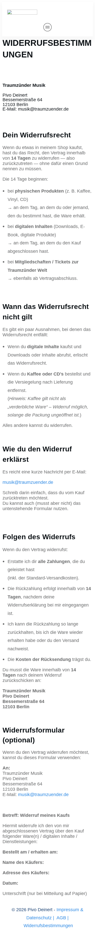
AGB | (62, 917)
